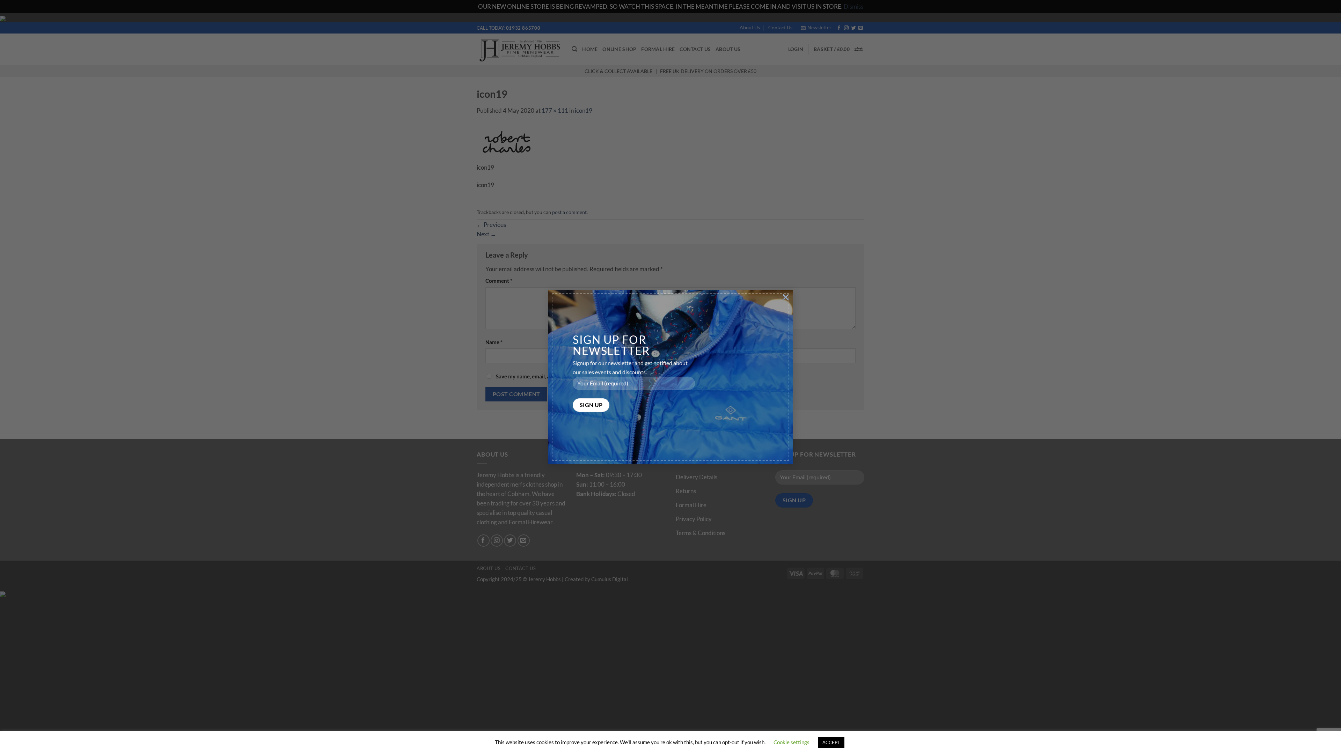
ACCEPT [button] (831, 742)
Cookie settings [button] (791, 742)
